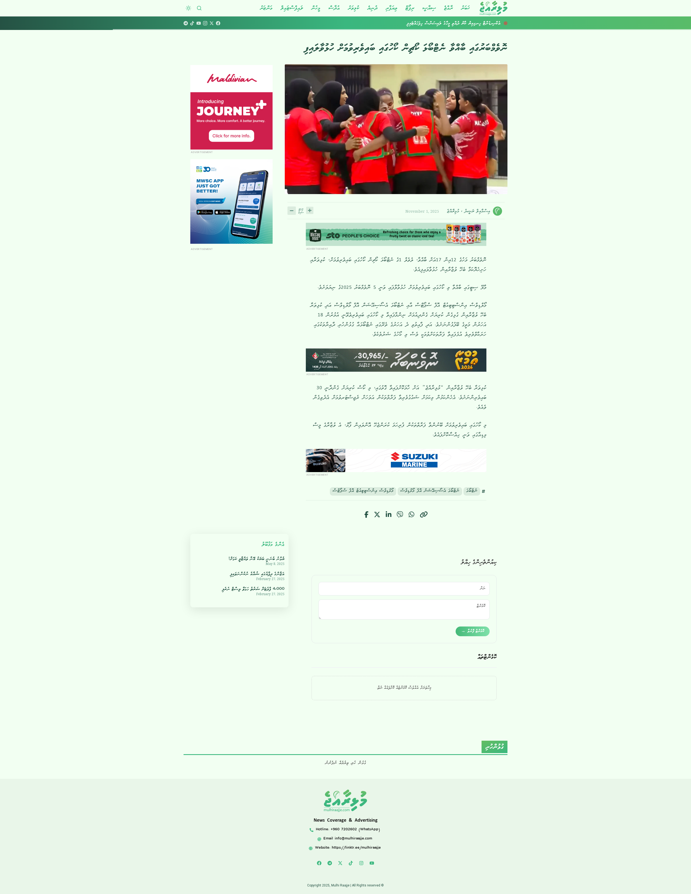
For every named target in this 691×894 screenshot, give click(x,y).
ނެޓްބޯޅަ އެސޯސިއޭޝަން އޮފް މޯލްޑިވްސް (429, 491)
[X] (211, 23)
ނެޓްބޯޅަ (471, 491)
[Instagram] (205, 23)
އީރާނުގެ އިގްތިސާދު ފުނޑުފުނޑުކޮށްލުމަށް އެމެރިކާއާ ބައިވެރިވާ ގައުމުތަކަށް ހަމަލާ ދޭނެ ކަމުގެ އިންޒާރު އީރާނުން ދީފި (419, 23)
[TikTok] (192, 23)
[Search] (199, 8)
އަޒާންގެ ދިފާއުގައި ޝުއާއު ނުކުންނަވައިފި (257, 574)
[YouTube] (199, 23)
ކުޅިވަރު (353, 8)
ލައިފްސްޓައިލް (292, 8)
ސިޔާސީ (429, 8)
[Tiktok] (350, 863)
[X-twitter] (340, 863)
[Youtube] (372, 863)
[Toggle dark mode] (188, 8)
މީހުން (315, 8)
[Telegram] (186, 23)
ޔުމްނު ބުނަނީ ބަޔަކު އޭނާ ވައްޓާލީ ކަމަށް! (256, 559)
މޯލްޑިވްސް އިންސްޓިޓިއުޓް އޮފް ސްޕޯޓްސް (363, 491)
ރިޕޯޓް (409, 8)
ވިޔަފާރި (391, 8)
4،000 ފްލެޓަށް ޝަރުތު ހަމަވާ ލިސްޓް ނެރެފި (253, 589)
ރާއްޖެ (448, 8)
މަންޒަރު (266, 8)
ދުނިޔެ (372, 8)
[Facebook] (218, 23)
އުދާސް (334, 8)
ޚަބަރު (465, 8)
